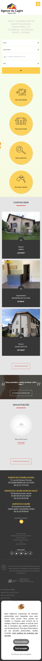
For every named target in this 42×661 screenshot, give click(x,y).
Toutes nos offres (21, 366)
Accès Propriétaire (21, 544)
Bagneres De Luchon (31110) (10, 592)
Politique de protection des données (21, 535)
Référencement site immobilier (27, 581)
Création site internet (25, 580)
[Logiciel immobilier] (12, 580)
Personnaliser (21, 641)
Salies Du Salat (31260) (8, 595)
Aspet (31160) (5, 598)
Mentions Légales (21, 533)
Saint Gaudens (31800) (8, 589)
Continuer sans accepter (21, 654)
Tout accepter (21, 648)
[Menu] (38, 4)
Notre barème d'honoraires (21, 540)
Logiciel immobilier (24, 578)
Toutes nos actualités (21, 461)
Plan (21, 542)
